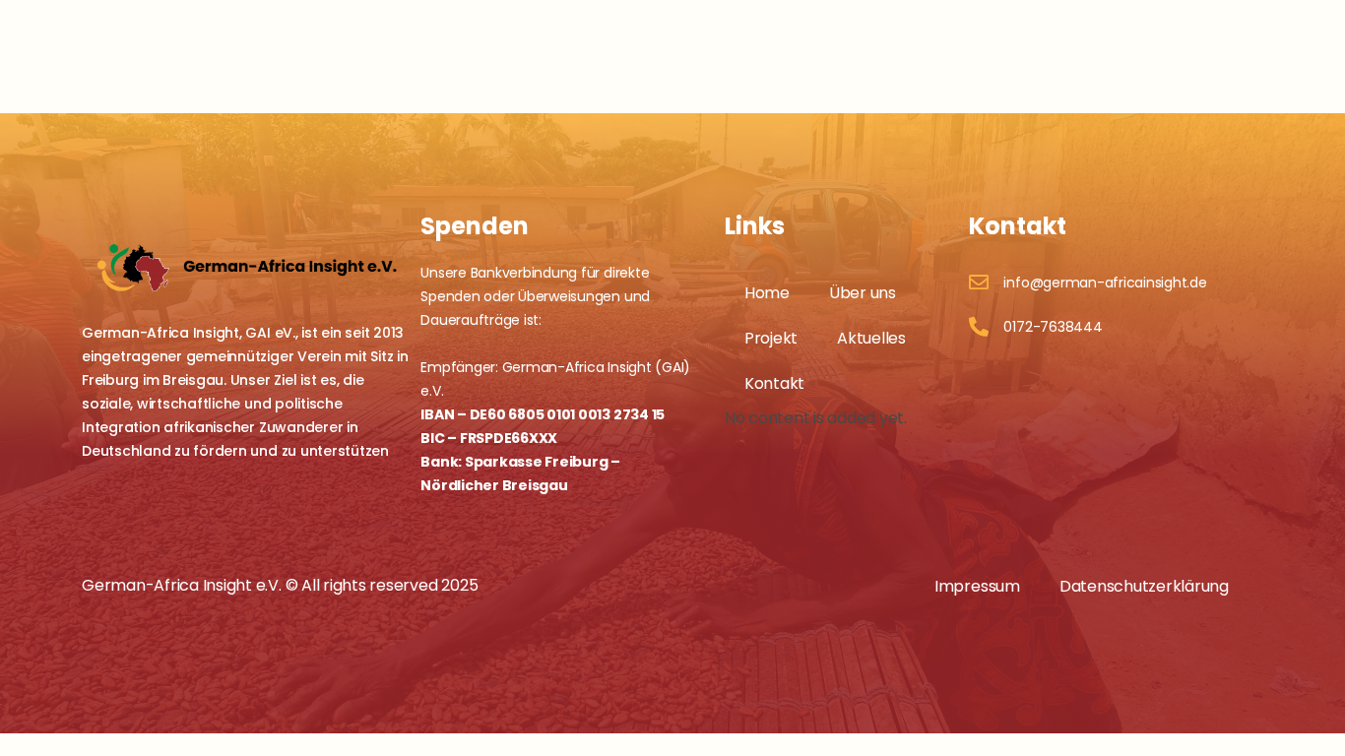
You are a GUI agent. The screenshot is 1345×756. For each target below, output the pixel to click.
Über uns (862, 293)
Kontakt (774, 383)
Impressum (977, 586)
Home (767, 293)
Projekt (771, 338)
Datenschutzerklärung (1144, 586)
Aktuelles (871, 338)
